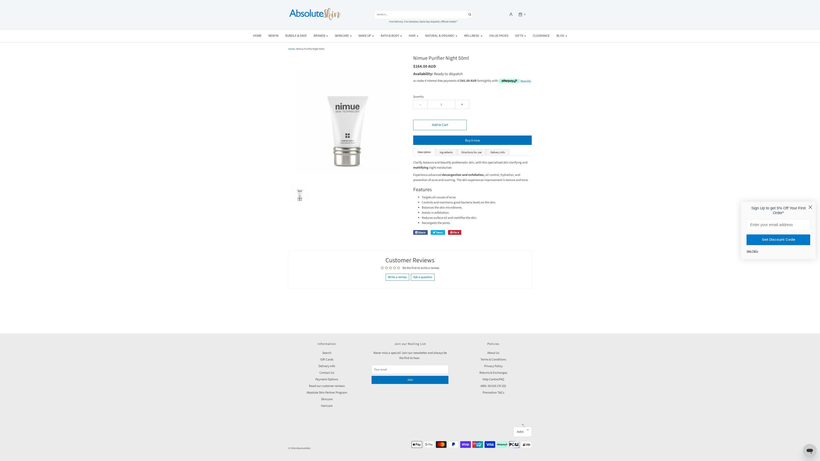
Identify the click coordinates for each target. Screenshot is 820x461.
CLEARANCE (541, 35)
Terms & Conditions (493, 359)
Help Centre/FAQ (493, 379)
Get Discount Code (778, 239)
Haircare (326, 406)
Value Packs (498, 35)
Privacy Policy (493, 366)
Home (257, 35)
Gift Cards (326, 359)
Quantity (418, 97)
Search (326, 353)
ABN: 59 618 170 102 (493, 386)
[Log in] (511, 14)
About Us (493, 353)
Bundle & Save (296, 35)
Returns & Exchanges (493, 373)
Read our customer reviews (327, 386)
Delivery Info (327, 366)
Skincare (326, 399)
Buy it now (472, 140)
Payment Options (326, 379)
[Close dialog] (810, 207)
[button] (300, 192)
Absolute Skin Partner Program (327, 392)
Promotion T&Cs (493, 392)
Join (410, 380)
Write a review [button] (397, 277)
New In (273, 35)
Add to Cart (440, 125)
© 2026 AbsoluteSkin (299, 448)
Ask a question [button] (422, 277)
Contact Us (326, 373)
